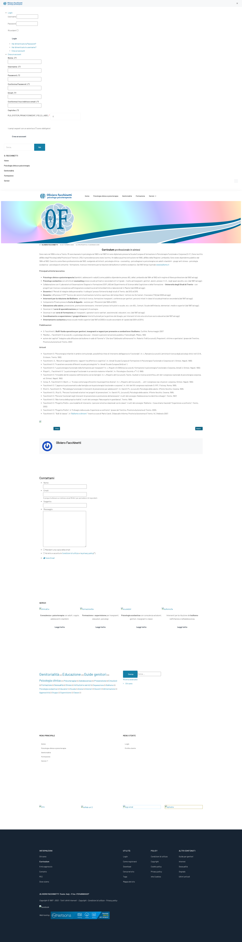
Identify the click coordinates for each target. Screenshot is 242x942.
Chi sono (128, 683)
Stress (69, 685)
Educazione (71, 674)
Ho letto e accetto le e (70, 553)
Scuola (73, 689)
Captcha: (12, 110)
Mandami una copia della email (57, 550)
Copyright (83, 900)
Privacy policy (111, 900)
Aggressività (44, 692)
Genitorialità (49, 674)
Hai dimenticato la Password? (24, 44)
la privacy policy (87, 553)
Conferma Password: (17, 84)
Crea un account (18, 51)
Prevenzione (100, 680)
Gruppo (55, 692)
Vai (39, 147)
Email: (10, 93)
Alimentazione (109, 689)
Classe (76, 692)
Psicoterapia (70, 680)
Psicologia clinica (50, 680)
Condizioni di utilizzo (70, 553)
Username (12, 16)
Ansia (80, 689)
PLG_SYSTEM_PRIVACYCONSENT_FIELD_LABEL (29, 115)
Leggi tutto (60, 627)
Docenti (97, 689)
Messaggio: (48, 509)
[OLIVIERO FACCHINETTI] (13, 3)
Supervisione (65, 692)
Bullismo (109, 685)
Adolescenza (85, 680)
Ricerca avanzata (130, 679)
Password (12, 24)
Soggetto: (47, 501)
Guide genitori (95, 674)
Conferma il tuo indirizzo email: (22, 101)
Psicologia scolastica (48, 689)
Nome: (11, 58)
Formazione (46, 685)
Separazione (98, 685)
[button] (237, 3)
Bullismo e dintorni (79, 413)
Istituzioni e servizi (82, 685)
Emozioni (112, 680)
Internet (88, 689)
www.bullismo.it (162, 265)
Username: (13, 67)
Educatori (63, 689)
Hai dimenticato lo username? (24, 47)
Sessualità (58, 685)
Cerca (130, 674)
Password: (12, 75)
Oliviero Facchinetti (68, 442)
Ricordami (12, 30)
